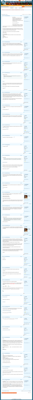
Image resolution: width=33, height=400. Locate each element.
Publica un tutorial (15, 5)
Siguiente (30, 14)
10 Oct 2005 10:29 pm (7, 52)
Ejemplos (26, 5)
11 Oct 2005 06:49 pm (7, 135)
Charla (6, 14)
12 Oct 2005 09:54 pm (7, 366)
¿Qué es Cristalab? (20, 5)
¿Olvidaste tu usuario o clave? (8, 0)
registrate (23, 0)
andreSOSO (26, 53)
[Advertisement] (16, 12)
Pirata (26, 281)
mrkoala (26, 43)
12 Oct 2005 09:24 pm (7, 337)
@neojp (30, 70)
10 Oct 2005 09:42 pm (7, 15)
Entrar (19, 0)
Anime (28, 5)
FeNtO (26, 156)
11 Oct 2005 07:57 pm (7, 225)
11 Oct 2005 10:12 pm (7, 295)
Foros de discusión (4, 14)
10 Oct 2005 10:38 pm (7, 61)
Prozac (26, 126)
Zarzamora (26, 174)
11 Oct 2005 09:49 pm (7, 256)
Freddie (26, 193)
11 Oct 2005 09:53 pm (7, 267)
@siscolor (30, 153)
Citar (21, 15)
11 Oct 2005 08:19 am (7, 114)
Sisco (26, 115)
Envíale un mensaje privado (26, 79)
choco (26, 318)
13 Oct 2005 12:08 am (7, 379)
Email (28, 322)
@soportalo (30, 90)
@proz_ (30, 133)
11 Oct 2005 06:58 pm (7, 144)
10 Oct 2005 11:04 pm (7, 92)
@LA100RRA (30, 377)
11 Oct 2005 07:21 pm (7, 205)
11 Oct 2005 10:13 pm (7, 306)
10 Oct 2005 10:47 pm (7, 72)
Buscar (23, 6)
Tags (23, 5)
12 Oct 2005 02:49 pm (7, 326)
